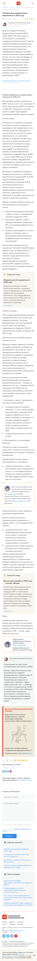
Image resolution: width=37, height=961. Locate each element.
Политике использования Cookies (13, 955)
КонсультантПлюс (19, 645)
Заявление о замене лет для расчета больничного (17, 861)
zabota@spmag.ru (24, 753)
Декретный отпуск (25, 780)
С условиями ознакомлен (16, 830)
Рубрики (12, 922)
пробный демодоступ (19, 501)
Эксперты (20, 922)
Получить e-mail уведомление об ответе (18, 825)
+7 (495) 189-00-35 (14, 932)
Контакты (20, 924)
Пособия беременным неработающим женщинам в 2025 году (16, 82)
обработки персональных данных (16, 830)
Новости (4, 922)
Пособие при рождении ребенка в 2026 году (16, 850)
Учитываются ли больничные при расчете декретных (16, 855)
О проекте (12, 924)
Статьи (4, 924)
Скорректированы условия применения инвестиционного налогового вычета (15, 890)
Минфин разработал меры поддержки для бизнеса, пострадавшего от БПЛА (18, 904)
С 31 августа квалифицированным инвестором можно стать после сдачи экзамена (18, 898)
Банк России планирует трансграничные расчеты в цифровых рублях (18, 883)
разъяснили (12, 494)
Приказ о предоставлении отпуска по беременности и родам (17, 866)
